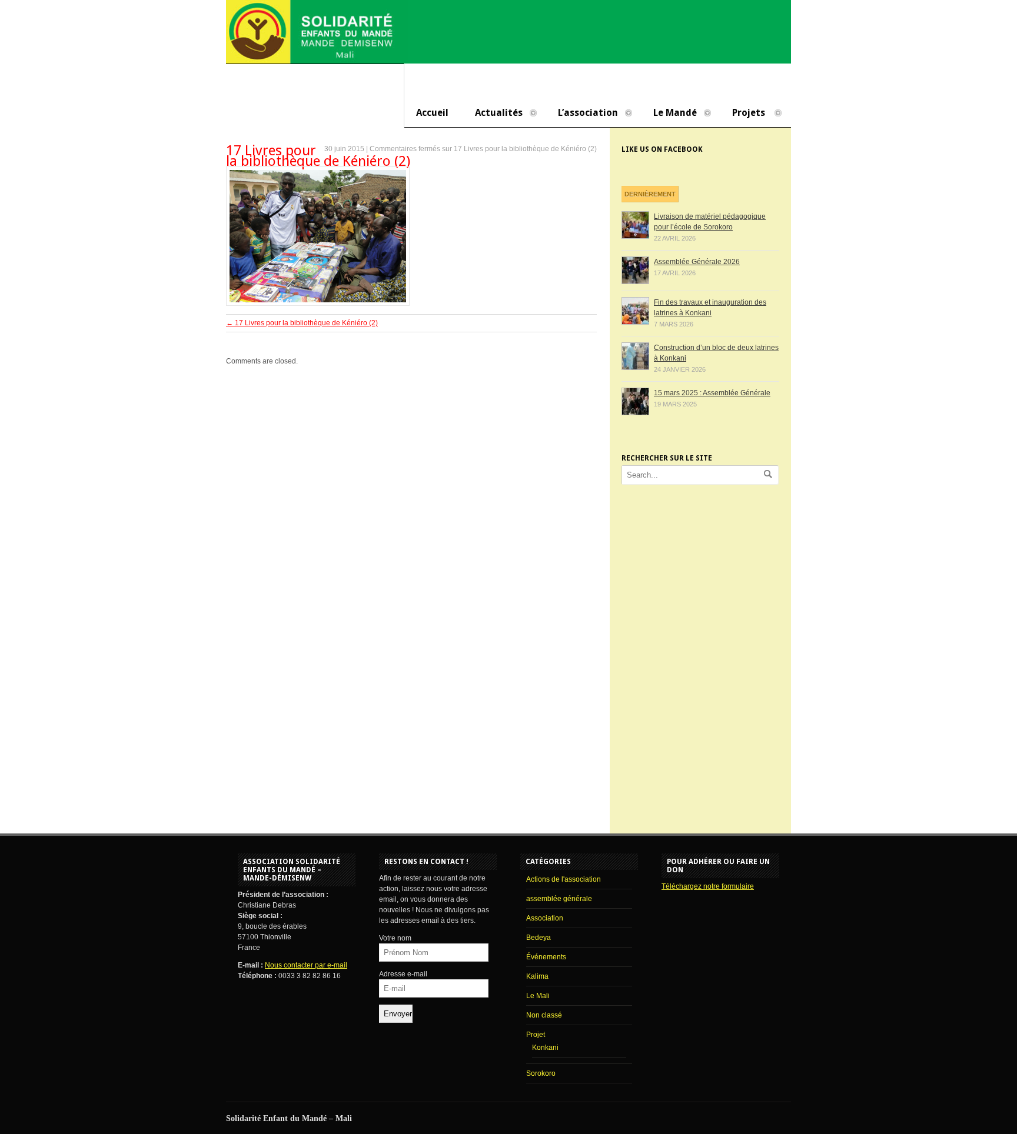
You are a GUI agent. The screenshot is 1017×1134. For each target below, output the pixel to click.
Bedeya (538, 937)
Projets (742, 113)
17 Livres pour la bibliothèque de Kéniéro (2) (318, 155)
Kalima (537, 976)
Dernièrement (650, 194)
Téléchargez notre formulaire (708, 886)
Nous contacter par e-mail (306, 965)
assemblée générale (559, 899)
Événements (546, 957)
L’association (582, 113)
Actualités (493, 113)
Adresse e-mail (403, 974)
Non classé (544, 1015)
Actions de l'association (563, 879)
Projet (535, 1034)
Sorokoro (541, 1073)
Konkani (545, 1047)
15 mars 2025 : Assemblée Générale (712, 393)
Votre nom (395, 938)
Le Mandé (669, 113)
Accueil (432, 112)
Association (544, 918)
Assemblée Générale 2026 (697, 262)
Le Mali (538, 996)
